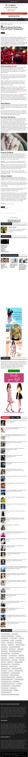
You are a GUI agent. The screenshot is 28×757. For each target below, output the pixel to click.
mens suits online (15, 664)
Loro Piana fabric (13, 638)
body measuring (4, 688)
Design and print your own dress (8, 683)
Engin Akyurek (20, 649)
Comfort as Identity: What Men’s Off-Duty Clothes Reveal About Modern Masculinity (23, 266)
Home (2, 755)
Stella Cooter (5, 34)
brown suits (18, 636)
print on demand (4, 675)
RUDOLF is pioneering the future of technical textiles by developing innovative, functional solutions (15, 519)
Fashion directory (12, 708)
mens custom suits (13, 655)
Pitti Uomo (3, 662)
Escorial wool (4, 670)
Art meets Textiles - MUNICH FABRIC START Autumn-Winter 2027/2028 (15, 449)
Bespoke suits (24, 748)
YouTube (18, 16)
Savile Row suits (15, 653)
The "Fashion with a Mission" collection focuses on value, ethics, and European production (16, 560)
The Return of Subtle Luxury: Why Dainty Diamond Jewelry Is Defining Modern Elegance (5, 248)
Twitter (11, 16)
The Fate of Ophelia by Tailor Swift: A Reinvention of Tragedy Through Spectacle (16, 623)
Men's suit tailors (13, 723)
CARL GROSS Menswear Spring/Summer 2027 (15, 483)
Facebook (9, 16)
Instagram (16, 16)
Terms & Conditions (15, 755)
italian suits (3, 644)
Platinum (7, 161)
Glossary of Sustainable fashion (8, 677)
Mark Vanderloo (4, 638)
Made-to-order (12, 740)
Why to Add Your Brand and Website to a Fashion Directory (16, 588)
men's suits (11, 707)
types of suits (4, 657)
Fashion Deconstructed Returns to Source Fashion (16, 476)
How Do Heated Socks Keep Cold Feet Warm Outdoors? (14, 265)
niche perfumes (13, 688)
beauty (12, 640)
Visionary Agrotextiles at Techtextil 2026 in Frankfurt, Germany (15, 546)
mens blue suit (4, 647)
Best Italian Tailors (18, 662)
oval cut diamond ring (16, 94)
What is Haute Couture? (6, 692)
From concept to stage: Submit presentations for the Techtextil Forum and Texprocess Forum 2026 (16, 616)
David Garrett (4, 649)
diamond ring (13, 213)
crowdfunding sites (5, 672)
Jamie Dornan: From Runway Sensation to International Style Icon (14, 456)
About (6, 755)
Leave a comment (10, 203)
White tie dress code (5, 660)
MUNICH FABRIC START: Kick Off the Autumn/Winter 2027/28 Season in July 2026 (15, 470)
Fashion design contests (6, 681)
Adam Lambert (15, 634)
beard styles (19, 677)
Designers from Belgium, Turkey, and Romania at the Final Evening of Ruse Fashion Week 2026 (16, 574)
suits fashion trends (19, 679)
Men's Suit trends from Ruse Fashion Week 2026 (16, 504)
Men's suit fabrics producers (15, 726)
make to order (11, 644)
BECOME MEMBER (13, 217)
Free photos (19, 683)
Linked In (14, 16)
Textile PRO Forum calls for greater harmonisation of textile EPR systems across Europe (16, 442)
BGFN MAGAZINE (4, 22)
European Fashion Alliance (6, 690)
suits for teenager (5, 640)
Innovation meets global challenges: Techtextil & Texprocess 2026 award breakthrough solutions (16, 581)
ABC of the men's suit (19, 740)
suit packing (21, 655)
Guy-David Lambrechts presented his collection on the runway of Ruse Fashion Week (16, 553)
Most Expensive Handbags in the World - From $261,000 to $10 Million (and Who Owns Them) (15, 435)
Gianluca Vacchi (12, 649)
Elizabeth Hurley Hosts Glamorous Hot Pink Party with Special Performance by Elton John (16, 532)
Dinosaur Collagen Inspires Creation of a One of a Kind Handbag (16, 463)
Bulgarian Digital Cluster (13, 754)
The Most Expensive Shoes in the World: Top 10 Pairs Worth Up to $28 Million (16, 428)
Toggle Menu (14, 1)
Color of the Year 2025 (5, 685)
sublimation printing (15, 672)
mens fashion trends (5, 653)
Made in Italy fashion (14, 675)
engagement (18, 193)
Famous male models (5, 668)
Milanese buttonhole (20, 644)
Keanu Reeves (4, 651)
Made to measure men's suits (15, 651)
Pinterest (13, 16)
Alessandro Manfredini (16, 668)
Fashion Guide (12, 22)
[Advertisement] (14, 288)
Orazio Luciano (10, 642)
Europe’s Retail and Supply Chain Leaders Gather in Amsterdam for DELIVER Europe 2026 (16, 491)
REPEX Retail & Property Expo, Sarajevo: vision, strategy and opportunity (16, 595)
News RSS (6, 754)
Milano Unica (10, 662)
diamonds (7, 213)
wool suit (3, 642)
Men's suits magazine (20, 708)
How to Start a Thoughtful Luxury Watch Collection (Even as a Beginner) (16, 421)
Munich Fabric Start (19, 670)
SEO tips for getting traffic (14, 647)
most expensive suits (5, 664)
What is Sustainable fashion (7, 679)
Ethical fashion (16, 681)
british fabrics (4, 655)
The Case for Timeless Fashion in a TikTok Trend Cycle (4, 266)
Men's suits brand (13, 666)
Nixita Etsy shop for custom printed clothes (10, 694)
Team (10, 755)
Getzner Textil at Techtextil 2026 (12, 524)
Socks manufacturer (16, 685)
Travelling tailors (21, 723)
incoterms (11, 670)
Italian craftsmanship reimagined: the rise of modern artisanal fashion (15, 609)
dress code (21, 638)
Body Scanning (4, 666)
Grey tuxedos (14, 660)
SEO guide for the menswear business (14, 744)
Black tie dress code (20, 657)
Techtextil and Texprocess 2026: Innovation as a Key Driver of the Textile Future (16, 602)
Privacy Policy (23, 755)
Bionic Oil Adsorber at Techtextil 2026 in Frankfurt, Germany (16, 539)
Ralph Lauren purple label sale (7, 636)
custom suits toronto (5, 634)
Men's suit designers (5, 725)
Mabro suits (21, 660)
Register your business (14, 370)
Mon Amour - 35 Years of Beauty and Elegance (15, 497)
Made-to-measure (4, 740)
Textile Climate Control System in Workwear (15, 511)
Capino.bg (16, 690)
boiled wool (11, 657)
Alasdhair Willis (18, 642)
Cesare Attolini (19, 640)
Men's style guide (4, 708)
